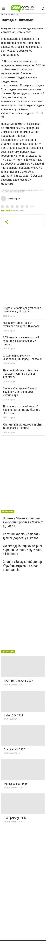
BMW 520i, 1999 (13, 715)
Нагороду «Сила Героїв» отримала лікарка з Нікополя (21, 324)
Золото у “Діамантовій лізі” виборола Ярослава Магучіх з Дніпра (23, 522)
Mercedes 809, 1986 (16, 783)
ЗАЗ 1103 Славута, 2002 (18, 681)
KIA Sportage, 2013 (15, 818)
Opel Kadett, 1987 (14, 749)
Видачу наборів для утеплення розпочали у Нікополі (22, 309)
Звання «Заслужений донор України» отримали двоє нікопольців (20, 392)
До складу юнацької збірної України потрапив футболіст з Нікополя (21, 410)
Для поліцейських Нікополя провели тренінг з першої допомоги (20, 374)
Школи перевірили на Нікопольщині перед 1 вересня (22, 357)
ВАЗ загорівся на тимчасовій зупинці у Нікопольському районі (21, 341)
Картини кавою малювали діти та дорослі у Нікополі (22, 426)
